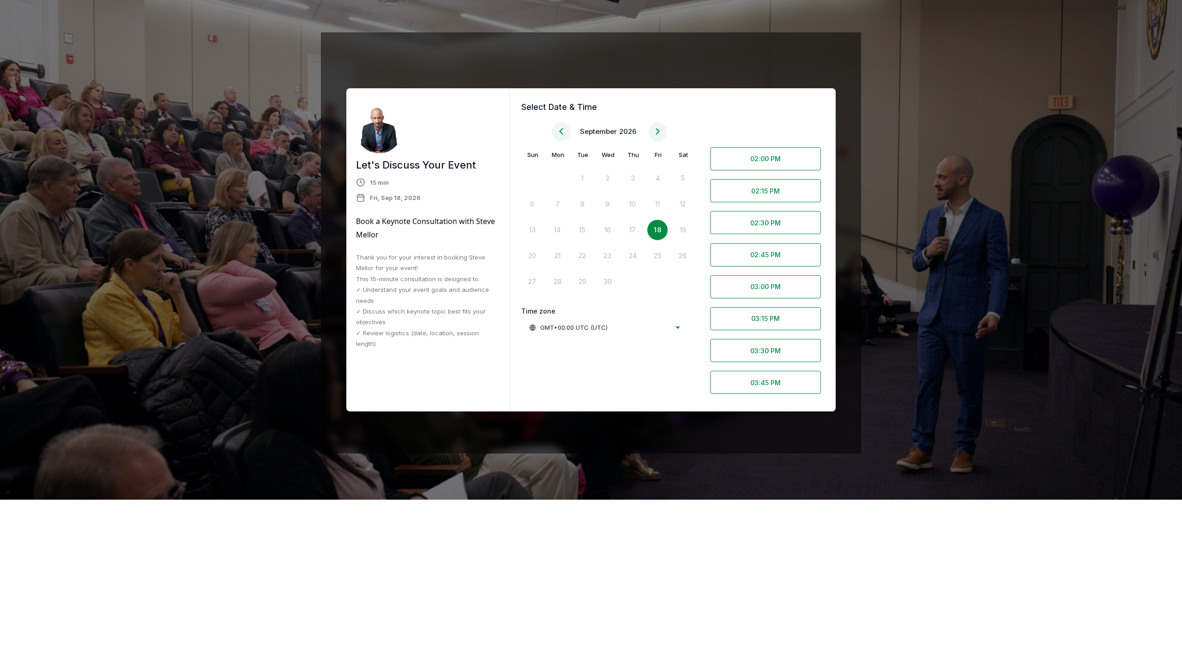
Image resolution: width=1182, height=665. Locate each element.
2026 (627, 131)
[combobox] (604, 327)
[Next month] (657, 131)
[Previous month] (561, 131)
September (598, 131)
